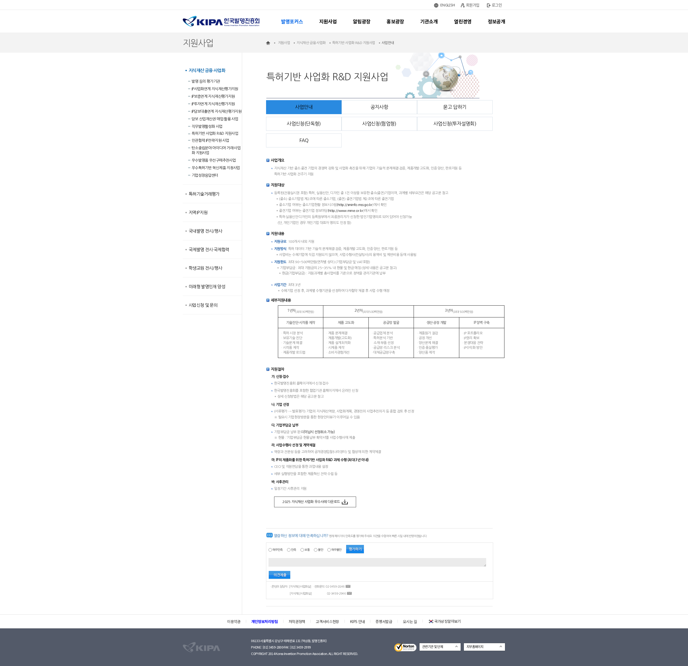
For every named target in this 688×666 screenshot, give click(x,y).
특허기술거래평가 (204, 194)
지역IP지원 (198, 212)
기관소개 (429, 21)
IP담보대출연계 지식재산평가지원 (216, 111)
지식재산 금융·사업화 (207, 70)
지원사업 (328, 21)
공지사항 (379, 107)
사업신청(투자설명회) (454, 123)
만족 (293, 549)
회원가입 (472, 5)
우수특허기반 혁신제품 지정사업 (216, 168)
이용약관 (233, 621)
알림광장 (361, 21)
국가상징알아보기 (447, 621)
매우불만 (336, 549)
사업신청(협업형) (379, 123)
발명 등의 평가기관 (206, 81)
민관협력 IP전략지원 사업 (210, 140)
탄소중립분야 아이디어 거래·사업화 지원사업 (216, 150)
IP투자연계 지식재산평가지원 (213, 104)
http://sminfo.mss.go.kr (355, 205)
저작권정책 (297, 621)
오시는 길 (410, 621)
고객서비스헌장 (327, 621)
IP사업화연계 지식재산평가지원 (215, 89)
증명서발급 (383, 621)
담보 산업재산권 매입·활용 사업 (215, 119)
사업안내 (304, 107)
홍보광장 (395, 21)
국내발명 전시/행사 (205, 231)
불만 (320, 549)
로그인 (497, 5)
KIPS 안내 (357, 621)
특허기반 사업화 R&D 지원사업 (215, 133)
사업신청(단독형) (304, 123)
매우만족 (277, 549)
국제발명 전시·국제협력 (209, 249)
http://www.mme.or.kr (345, 210)
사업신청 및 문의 (203, 305)
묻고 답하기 (454, 107)
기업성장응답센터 (205, 175)
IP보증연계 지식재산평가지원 (213, 96)
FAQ (303, 140)
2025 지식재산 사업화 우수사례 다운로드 (311, 502)
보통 (307, 549)
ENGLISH (447, 5)
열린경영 (462, 21)
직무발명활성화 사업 (207, 126)
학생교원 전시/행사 (205, 268)
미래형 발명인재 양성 (207, 286)
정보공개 (496, 21)
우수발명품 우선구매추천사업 (214, 160)
